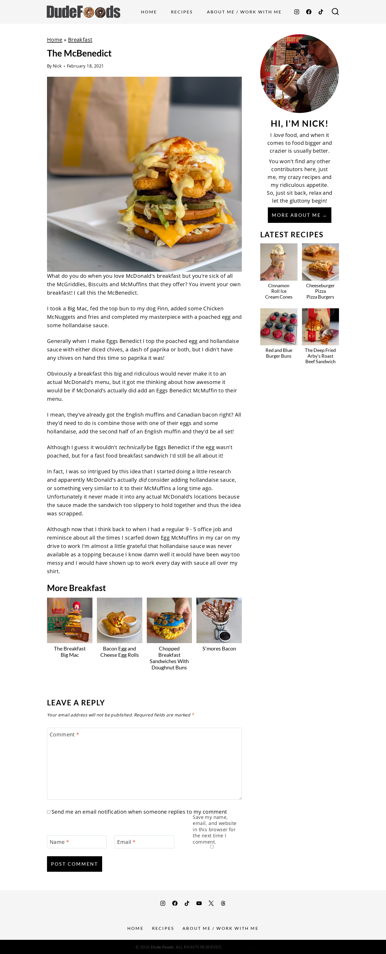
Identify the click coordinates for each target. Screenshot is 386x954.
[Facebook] (309, 12)
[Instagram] (296, 12)
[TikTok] (321, 12)
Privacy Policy (236, 946)
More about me (296, 215)
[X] (211, 903)
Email (126, 842)
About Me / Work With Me (244, 11)
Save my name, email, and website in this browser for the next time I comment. (214, 829)
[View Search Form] (335, 12)
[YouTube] (199, 903)
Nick (57, 66)
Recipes (182, 11)
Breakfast (80, 39)
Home (149, 11)
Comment (64, 734)
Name (59, 842)
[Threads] (223, 903)
